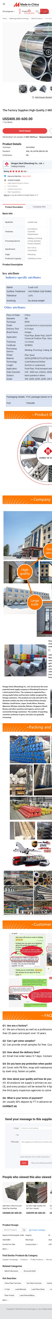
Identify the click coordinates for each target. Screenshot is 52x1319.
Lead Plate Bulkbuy (27, 1295)
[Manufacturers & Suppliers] (26, 4)
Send (24, 1163)
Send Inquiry (25, 131)
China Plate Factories (13, 1283)
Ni (49, 1235)
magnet (28, 1235)
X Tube (7, 1289)
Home (5, 18)
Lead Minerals (20, 1289)
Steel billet (6, 1240)
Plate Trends (9, 1295)
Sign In (6, 195)
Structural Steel (30, 1271)
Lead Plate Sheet (38, 1289)
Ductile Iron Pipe (9, 1244)
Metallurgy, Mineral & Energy (19, 18)
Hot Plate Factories (34, 1283)
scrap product (31, 1244)
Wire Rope (29, 1240)
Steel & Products (36, 18)
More (5, 1300)
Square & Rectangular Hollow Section (14, 1235)
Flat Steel (48, 18)
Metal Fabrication (11, 1271)
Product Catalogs (38, 1230)
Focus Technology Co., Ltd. (32, 1309)
